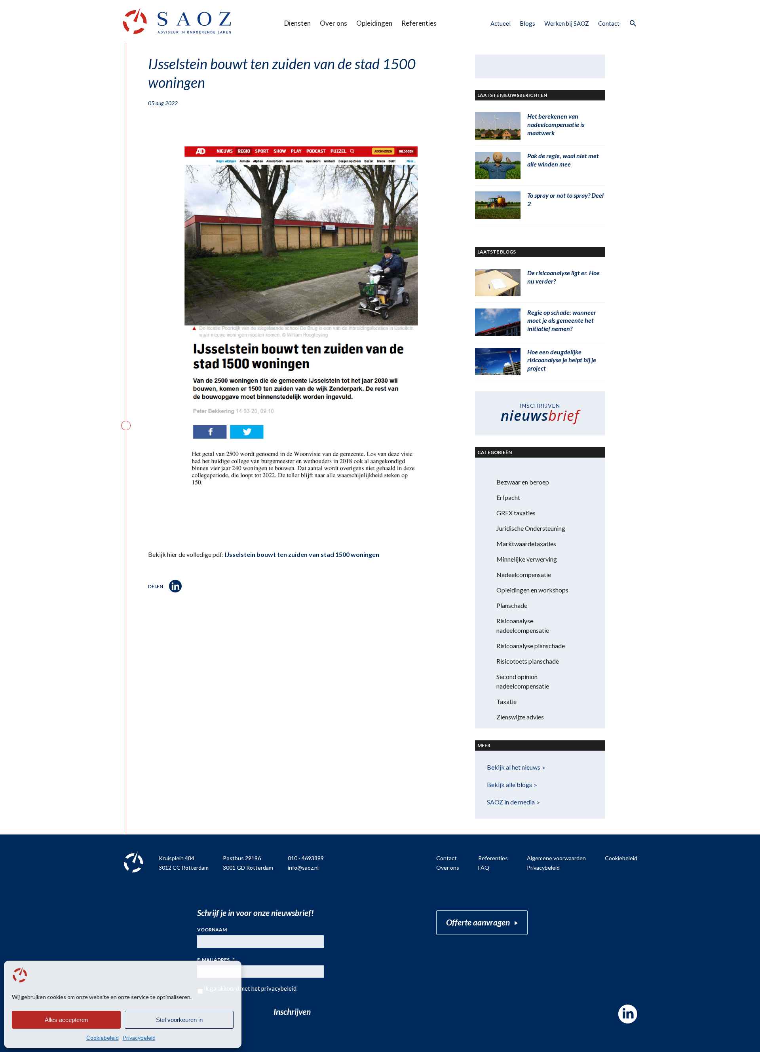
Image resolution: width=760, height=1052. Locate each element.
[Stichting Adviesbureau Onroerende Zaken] (177, 20)
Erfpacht (508, 497)
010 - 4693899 (306, 858)
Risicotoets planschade (527, 661)
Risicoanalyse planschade (530, 645)
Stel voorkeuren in (179, 1019)
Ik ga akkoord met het (250, 988)
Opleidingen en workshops (532, 590)
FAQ (483, 867)
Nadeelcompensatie (523, 574)
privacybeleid (278, 988)
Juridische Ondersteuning (530, 528)
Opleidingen (374, 23)
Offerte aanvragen (478, 922)
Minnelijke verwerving (526, 559)
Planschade (511, 605)
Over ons (333, 23)
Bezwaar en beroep (522, 482)
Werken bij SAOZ (566, 23)
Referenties (419, 23)
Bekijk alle (509, 784)
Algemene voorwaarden (556, 858)
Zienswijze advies (520, 717)
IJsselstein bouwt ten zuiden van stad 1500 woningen (302, 554)
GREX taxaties (516, 513)
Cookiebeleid (102, 1037)
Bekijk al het (513, 767)
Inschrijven (292, 1011)
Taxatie (506, 701)
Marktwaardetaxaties (526, 543)
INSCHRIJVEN (540, 413)
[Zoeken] (632, 23)
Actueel (500, 23)
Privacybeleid (139, 1037)
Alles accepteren (66, 1019)
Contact (608, 23)
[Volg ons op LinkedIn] (627, 1014)
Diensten (297, 23)
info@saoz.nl (303, 867)
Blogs (527, 23)
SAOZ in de (511, 802)
